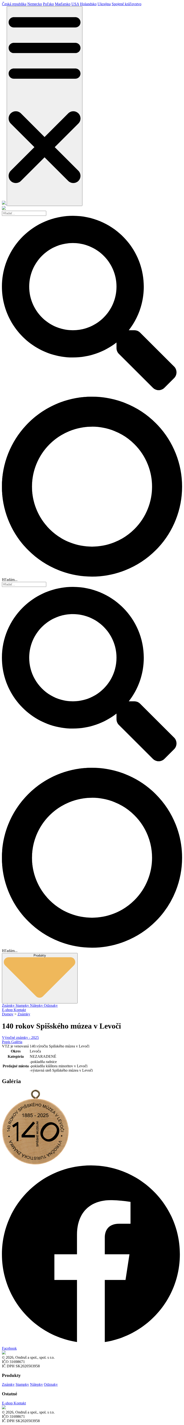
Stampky (23, 1005)
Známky (9, 1005)
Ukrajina (104, 4)
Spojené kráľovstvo (126, 4)
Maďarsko (62, 4)
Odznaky (51, 1005)
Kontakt (20, 1010)
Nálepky (37, 1005)
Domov (7, 1014)
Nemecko (34, 4)
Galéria (16, 1042)
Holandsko (88, 4)
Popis (6, 1042)
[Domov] (4, 203)
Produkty (40, 955)
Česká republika (14, 4)
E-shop (8, 1010)
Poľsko (48, 4)
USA (75, 4)
